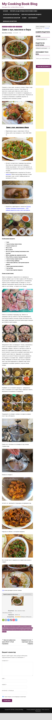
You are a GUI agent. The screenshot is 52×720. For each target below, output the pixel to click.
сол (18, 629)
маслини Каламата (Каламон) (17, 627)
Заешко (10, 26)
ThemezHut (37, 711)
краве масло (13, 626)
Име (3, 678)
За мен (24, 17)
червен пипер (23, 629)
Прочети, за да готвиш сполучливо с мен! (23, 11)
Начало (5, 11)
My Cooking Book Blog (19, 4)
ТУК (3, 590)
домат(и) (7, 626)
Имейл (4, 684)
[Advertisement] (42, 79)
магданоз (25, 626)
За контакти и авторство (11, 14)
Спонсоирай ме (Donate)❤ (11, 17)
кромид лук (19, 626)
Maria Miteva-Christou (7, 32)
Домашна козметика (10, 21)
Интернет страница (8, 690)
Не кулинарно (32, 17)
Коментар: (5, 660)
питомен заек (13, 629)
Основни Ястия (19, 26)
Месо (14, 26)
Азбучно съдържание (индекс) (31, 14)
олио (8, 629)
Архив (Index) (4, 26)
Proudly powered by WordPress (34, 709)
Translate (47, 28)
